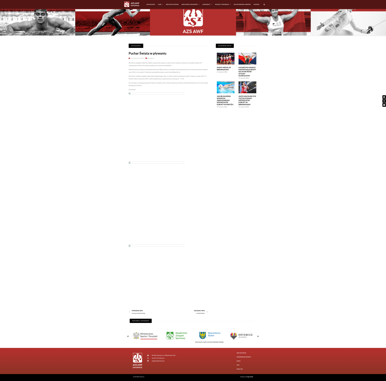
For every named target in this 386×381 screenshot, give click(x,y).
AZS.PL (239, 361)
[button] (264, 4)
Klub (159, 4)
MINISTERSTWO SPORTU (244, 357)
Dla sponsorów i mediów (242, 4)
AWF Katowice (241, 353)
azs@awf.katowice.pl (158, 361)
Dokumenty (206, 4)
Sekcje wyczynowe (172, 4)
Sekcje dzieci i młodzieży (190, 4)
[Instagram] (384, 101)
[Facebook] (384, 97)
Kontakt (256, 4)
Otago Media (249, 376)
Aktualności (150, 4)
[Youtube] (384, 105)
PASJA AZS (240, 369)
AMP (238, 365)
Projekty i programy (222, 4)
